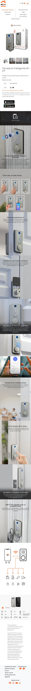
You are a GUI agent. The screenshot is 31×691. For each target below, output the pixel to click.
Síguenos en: (15, 680)
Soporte (8, 14)
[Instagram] (14, 683)
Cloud (7, 670)
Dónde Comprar (10, 668)
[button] (3, 119)
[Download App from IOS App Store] (9, 102)
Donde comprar (15, 18)
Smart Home (9, 672)
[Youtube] (17, 683)
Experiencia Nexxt (10, 666)
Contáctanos (22, 666)
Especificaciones (23, 10)
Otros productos (10, 674)
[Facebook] (10, 683)
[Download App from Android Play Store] (9, 106)
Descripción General (8, 10)
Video (23, 12)
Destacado (8, 12)
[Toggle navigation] (28, 3)
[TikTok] (20, 683)
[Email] (24, 669)
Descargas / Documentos (23, 15)
